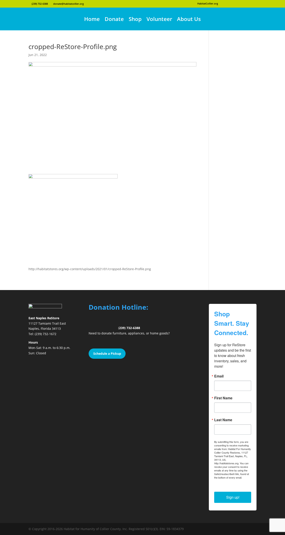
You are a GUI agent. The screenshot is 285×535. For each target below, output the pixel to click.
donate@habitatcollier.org (68, 3)
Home (92, 19)
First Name (223, 398)
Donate (114, 19)
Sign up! (232, 497)
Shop (135, 19)
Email (219, 376)
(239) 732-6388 (39, 3)
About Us (189, 19)
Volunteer (159, 19)
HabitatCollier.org (207, 3)
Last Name (223, 420)
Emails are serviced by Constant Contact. (232, 481)
